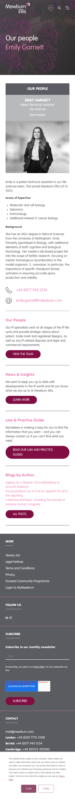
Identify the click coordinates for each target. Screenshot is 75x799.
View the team (23, 354)
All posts (19, 514)
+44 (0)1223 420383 (36, 749)
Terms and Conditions (20, 568)
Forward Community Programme (27, 581)
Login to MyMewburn (20, 587)
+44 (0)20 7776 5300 (31, 737)
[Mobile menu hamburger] (67, 8)
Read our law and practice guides (33, 452)
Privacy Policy (38, 667)
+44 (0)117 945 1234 (29, 743)
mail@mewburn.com (20, 731)
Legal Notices (14, 562)
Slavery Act (13, 555)
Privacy (10, 574)
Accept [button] (29, 789)
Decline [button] (46, 789)
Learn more (21, 399)
